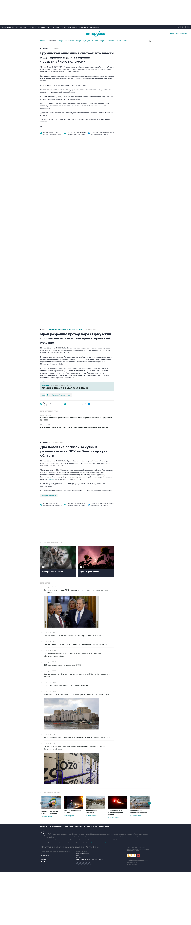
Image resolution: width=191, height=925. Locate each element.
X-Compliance (45, 855)
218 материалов (113, 818)
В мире (60, 41)
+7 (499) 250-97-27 (109, 842)
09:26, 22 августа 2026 (56, 442)
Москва (95, 41)
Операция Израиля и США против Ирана (65, 329)
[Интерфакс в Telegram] (80, 863)
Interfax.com (32, 27)
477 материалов (135, 816)
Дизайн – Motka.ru (132, 864)
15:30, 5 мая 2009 (54, 48)
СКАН (78, 855)
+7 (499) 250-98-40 (95, 842)
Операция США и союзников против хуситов (115, 813)
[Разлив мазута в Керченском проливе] (140, 808)
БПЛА (78, 254)
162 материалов (91, 816)
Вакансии (78, 827)
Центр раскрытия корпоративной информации (89, 859)
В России (52, 41)
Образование (83, 27)
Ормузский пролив (58, 395)
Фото (126, 41)
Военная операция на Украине (64, 151)
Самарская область (48, 254)
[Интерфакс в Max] (89, 863)
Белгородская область (49, 496)
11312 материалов (69, 816)
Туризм (63, 27)
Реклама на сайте (90, 827)
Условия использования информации (137, 860)
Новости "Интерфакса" (82, 854)
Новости (110, 41)
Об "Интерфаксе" (21, 27)
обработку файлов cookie (125, 839)
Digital (102, 41)
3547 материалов (47, 816)
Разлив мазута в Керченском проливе (138, 812)
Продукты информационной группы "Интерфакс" (70, 847)
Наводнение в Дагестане (91, 812)
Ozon (58, 254)
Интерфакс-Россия (44, 27)
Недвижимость (72, 27)
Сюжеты (119, 41)
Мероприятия (94, 27)
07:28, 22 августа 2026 (84, 151)
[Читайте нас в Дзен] (77, 863)
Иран (43, 395)
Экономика (69, 41)
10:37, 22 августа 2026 (89, 329)
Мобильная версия (7, 27)
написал (52, 479)
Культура (86, 41)
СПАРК (43, 854)
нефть (69, 395)
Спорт (78, 41)
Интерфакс (95, 34)
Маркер (43, 859)
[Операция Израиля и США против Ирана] (51, 809)
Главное (43, 41)
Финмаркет (55, 27)
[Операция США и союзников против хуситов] (117, 808)
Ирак (48, 395)
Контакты (43, 827)
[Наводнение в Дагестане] (95, 808)
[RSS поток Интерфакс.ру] (86, 863)
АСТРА (43, 861)
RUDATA (78, 857)
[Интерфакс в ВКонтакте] (83, 863)
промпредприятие (68, 254)
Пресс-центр (68, 827)
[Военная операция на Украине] (73, 808)
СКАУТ (43, 857)
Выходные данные (132, 862)
